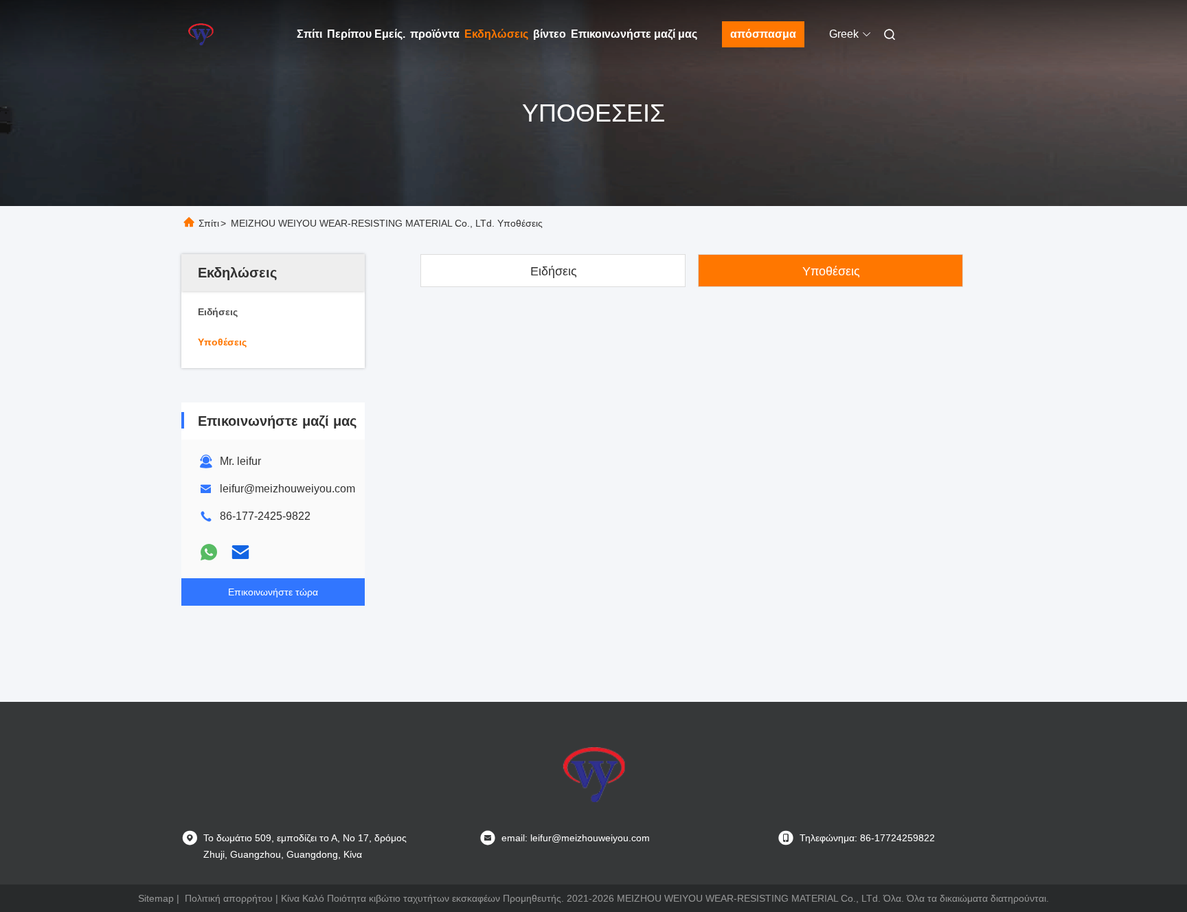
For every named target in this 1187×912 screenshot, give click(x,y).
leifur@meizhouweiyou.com (287, 488)
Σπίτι (309, 34)
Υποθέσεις (831, 271)
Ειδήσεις (553, 271)
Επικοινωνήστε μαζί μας (634, 34)
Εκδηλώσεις (496, 34)
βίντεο (549, 34)
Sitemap (156, 898)
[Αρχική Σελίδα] (200, 34)
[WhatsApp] (209, 552)
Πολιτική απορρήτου (229, 898)
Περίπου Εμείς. (366, 34)
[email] (240, 552)
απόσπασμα (763, 34)
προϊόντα (435, 34)
